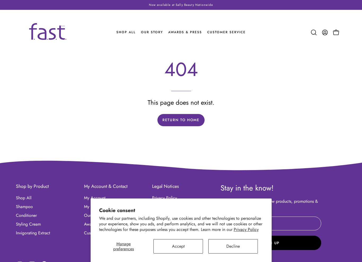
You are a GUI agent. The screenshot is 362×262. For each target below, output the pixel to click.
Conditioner (26, 215)
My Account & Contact (105, 186)
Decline (233, 246)
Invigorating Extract (33, 233)
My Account (94, 198)
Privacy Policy (246, 229)
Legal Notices (165, 186)
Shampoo (24, 207)
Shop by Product (32, 186)
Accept (178, 246)
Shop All (24, 198)
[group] (181, 5)
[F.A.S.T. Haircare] (47, 31)
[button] (313, 32)
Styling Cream (28, 224)
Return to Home (181, 119)
